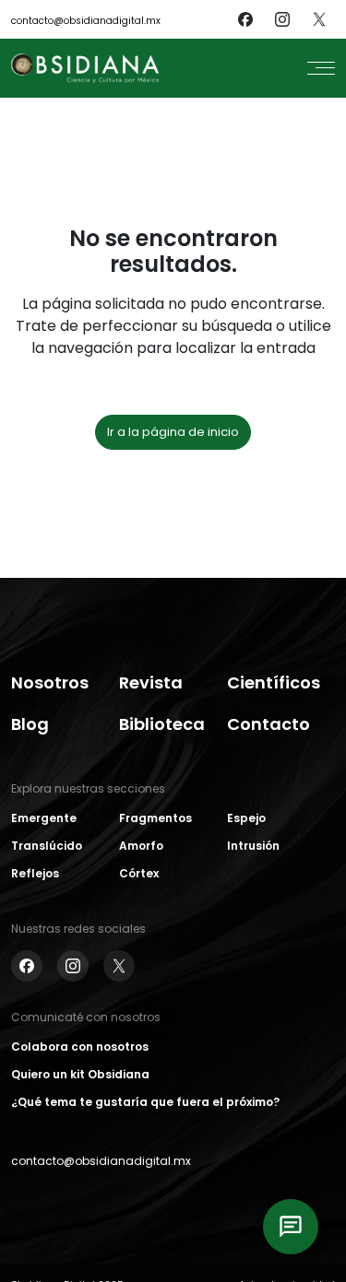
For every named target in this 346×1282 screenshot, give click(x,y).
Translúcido (46, 845)
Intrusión (253, 845)
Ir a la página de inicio (173, 432)
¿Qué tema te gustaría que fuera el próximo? (145, 1102)
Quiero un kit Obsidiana (80, 1074)
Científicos (273, 682)
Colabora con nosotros (80, 1046)
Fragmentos (155, 818)
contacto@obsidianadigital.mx (86, 21)
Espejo (246, 818)
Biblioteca (162, 723)
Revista (151, 682)
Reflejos (35, 873)
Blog (30, 723)
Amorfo (141, 845)
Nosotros (50, 682)
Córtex (139, 873)
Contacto (268, 723)
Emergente (44, 818)
